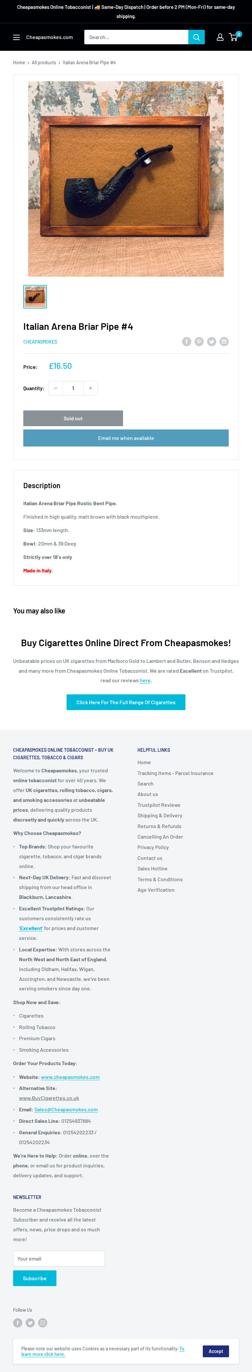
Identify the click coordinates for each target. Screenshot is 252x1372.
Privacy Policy (153, 847)
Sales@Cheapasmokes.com (66, 1109)
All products (44, 62)
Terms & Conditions (160, 879)
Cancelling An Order (160, 836)
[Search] (196, 37)
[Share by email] (224, 341)
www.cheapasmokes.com (70, 1077)
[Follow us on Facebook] (17, 1322)
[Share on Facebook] (186, 341)
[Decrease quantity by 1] (56, 388)
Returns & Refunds (159, 826)
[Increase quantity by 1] (90, 388)
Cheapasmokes (40, 342)
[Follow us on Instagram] (42, 1322)
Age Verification (156, 889)
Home (19, 62)
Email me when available (126, 438)
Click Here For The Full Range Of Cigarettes (126, 702)
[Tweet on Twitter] (211, 341)
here (145, 680)
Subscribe (35, 1278)
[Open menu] (16, 37)
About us (147, 794)
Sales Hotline (152, 868)
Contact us (149, 858)
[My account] (220, 37)
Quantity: (34, 388)
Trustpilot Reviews (158, 805)
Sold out (73, 418)
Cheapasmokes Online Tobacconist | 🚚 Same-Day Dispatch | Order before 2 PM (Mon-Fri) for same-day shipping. (126, 11)
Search (145, 783)
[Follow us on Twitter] (30, 1322)
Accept (216, 1351)
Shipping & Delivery (159, 815)
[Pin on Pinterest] (199, 341)
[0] (233, 37)
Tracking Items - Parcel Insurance (175, 773)
